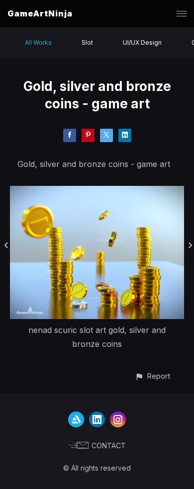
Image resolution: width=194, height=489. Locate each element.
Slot (87, 42)
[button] (152, 376)
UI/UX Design (142, 42)
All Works (38, 42)
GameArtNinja (40, 13)
